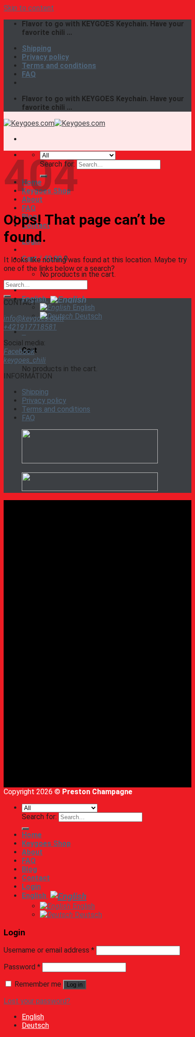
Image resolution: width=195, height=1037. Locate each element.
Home (32, 835)
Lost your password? (37, 1001)
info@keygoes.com (34, 318)
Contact (36, 878)
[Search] (25, 828)
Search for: (39, 816)
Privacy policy (45, 57)
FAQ (29, 74)
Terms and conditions (59, 65)
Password (22, 967)
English (35, 299)
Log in (75, 984)
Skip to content (29, 8)
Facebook (19, 351)
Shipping (36, 48)
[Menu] (24, 139)
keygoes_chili (25, 360)
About (32, 852)
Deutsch (87, 316)
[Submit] (7, 296)
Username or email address (49, 950)
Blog (29, 869)
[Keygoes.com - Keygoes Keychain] (54, 123)
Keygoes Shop (46, 843)
